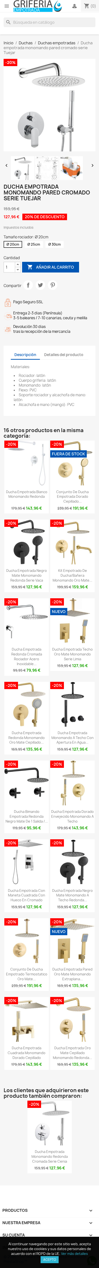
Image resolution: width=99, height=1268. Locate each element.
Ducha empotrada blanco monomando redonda (26, 494)
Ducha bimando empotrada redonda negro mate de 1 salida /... (27, 816)
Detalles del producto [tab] (63, 354)
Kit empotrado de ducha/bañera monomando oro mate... (72, 575)
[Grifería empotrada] (37, 6)
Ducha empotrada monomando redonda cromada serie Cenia (49, 1156)
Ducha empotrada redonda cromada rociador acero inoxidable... (26, 656)
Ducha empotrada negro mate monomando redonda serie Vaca (26, 575)
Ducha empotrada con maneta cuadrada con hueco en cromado (26, 895)
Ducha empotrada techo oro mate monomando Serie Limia (72, 654)
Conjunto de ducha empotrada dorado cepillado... (72, 497)
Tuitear (40, 285)
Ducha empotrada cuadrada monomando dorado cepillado (26, 1053)
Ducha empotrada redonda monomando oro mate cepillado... (26, 738)
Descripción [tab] (25, 354)
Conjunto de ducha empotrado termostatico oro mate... (26, 974)
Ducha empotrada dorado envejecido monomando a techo (72, 816)
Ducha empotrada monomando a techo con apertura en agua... (72, 738)
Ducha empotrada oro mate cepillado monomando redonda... (72, 1053)
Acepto (49, 1259)
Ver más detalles (74, 1253)
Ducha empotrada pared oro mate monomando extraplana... (72, 974)
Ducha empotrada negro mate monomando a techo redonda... (72, 895)
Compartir (28, 285)
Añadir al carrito (50, 267)
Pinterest (52, 285)
